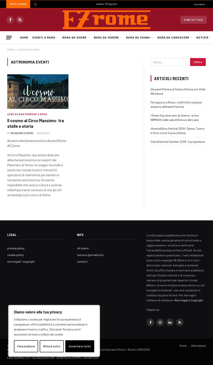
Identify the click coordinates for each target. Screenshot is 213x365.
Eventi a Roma (43, 37)
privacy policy (15, 248)
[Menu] (9, 37)
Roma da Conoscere (173, 37)
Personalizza (26, 346)
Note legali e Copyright (189, 300)
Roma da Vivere (74, 37)
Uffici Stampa (18, 4)
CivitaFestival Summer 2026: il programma (178, 141)
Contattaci (193, 19)
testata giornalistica (90, 255)
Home (24, 37)
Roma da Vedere (106, 37)
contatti (82, 261)
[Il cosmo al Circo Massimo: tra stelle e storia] (37, 91)
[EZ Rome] (106, 19)
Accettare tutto (80, 346)
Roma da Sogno (138, 37)
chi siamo (199, 4)
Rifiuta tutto (51, 346)
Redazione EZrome (22, 133)
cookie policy (15, 255)
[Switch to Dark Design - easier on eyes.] (35, 4)
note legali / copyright (21, 261)
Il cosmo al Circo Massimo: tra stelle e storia (35, 123)
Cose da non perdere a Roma (27, 114)
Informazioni (198, 345)
